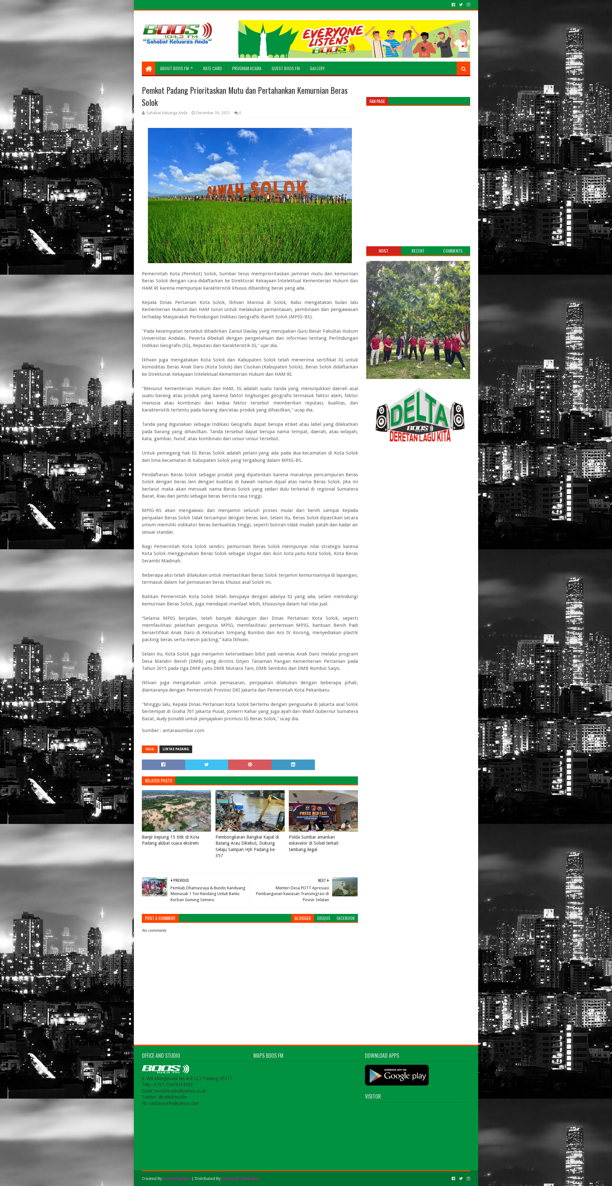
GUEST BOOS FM (286, 68)
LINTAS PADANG (176, 749)
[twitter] (461, 5)
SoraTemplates (177, 1178)
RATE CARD (212, 68)
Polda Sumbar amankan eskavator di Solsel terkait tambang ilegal (314, 843)
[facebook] (453, 5)
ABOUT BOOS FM (174, 68)
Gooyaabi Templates (240, 1178)
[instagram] (467, 5)
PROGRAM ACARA (246, 68)
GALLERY (317, 68)
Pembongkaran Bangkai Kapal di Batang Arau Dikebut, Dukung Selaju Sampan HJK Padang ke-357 (247, 846)
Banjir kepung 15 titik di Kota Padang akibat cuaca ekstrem (170, 840)
